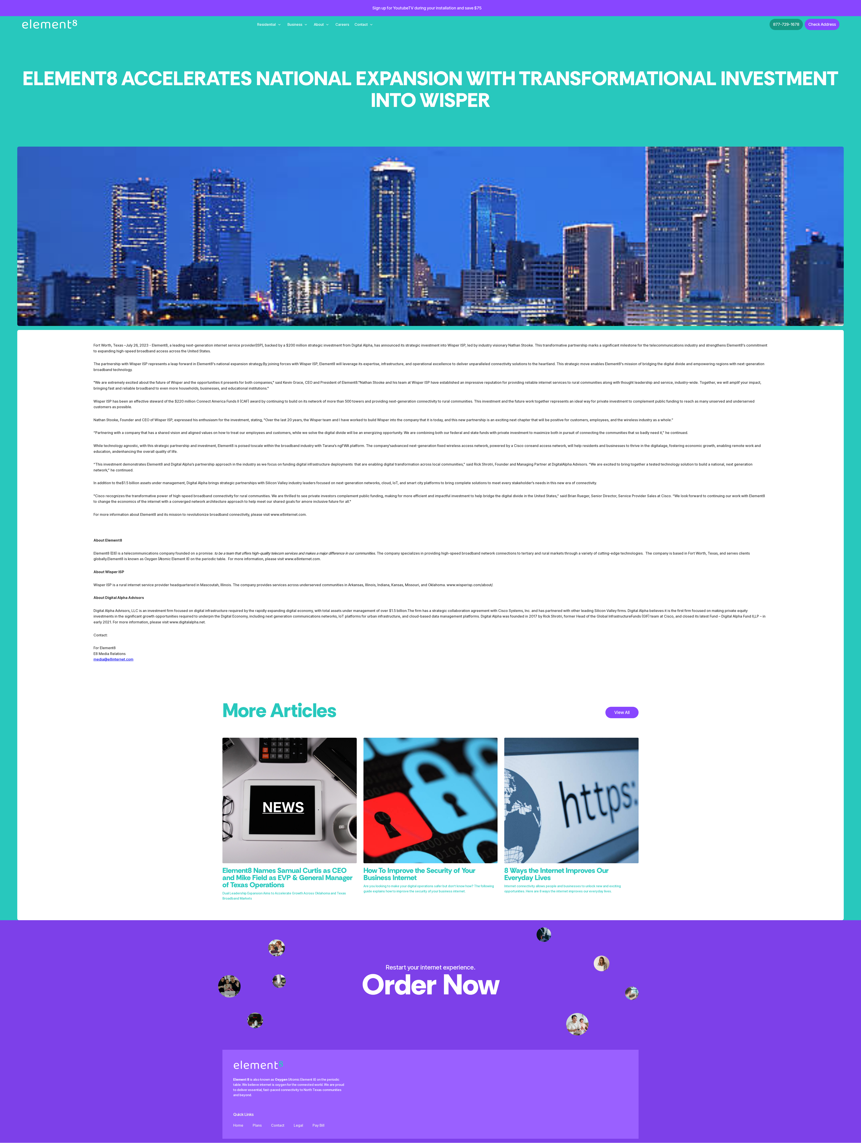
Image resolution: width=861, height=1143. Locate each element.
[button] (269, 24)
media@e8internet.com (113, 659)
